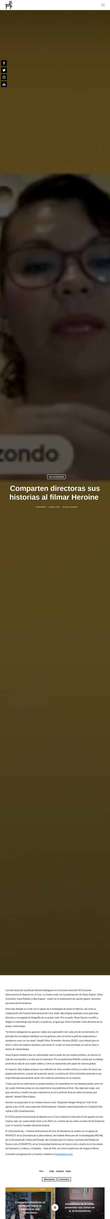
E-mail (51, 1171)
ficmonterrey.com (63, 1154)
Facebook (60, 1171)
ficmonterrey (64, 1179)
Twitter (68, 1171)
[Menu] (102, 5)
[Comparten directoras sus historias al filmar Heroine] (55, 1207)
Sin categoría (56, 477)
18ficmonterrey (49, 1179)
